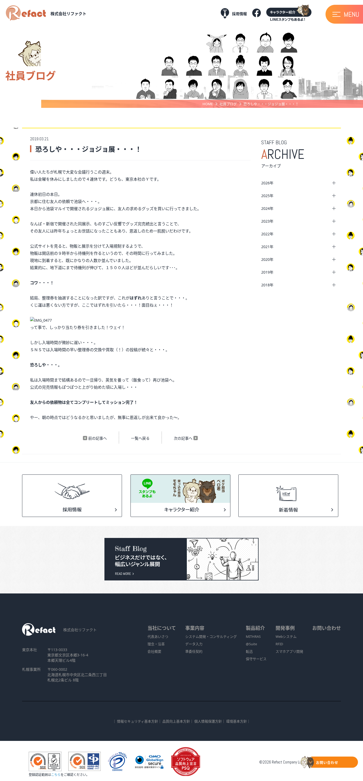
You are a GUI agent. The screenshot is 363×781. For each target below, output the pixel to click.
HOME (207, 103)
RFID (279, 644)
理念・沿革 (156, 644)
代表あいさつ (157, 636)
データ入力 (193, 644)
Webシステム (286, 636)
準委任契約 (193, 651)
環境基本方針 (236, 721)
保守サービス (256, 658)
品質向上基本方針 (176, 721)
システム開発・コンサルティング (211, 636)
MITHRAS (253, 636)
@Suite (251, 644)
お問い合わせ (326, 628)
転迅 (249, 651)
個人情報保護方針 (208, 721)
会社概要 (154, 651)
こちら (56, 774)
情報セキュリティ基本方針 (137, 721)
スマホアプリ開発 (289, 651)
